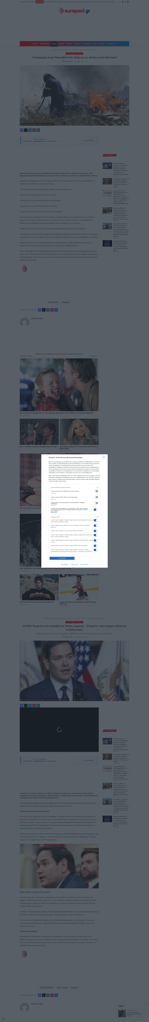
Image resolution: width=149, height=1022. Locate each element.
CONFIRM (62, 558)
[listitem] (74, 487)
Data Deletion (64, 564)
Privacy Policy (84, 564)
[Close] (104, 457)
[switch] (96, 491)
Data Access (74, 564)
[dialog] (74, 511)
